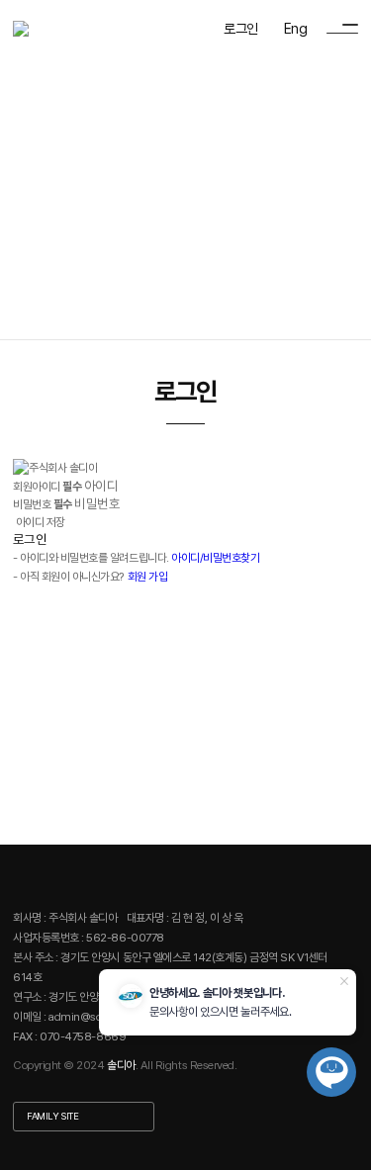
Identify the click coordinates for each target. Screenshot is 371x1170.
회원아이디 (47, 487)
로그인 (240, 29)
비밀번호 (42, 504)
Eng (295, 29)
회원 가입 (148, 577)
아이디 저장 (40, 522)
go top (345, 1141)
